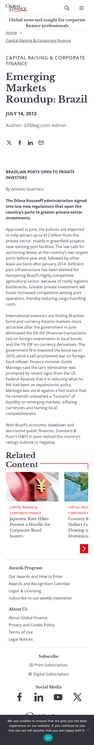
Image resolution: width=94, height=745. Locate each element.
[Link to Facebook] (19, 697)
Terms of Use (21, 632)
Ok (48, 738)
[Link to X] (77, 697)
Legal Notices (21, 639)
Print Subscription (50, 665)
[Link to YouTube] (58, 697)
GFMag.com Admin (45, 125)
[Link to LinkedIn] (38, 697)
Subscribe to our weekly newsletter (40, 598)
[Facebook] (21, 143)
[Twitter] (11, 143)
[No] (88, 730)
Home (11, 32)
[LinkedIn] (32, 143)
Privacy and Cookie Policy (31, 625)
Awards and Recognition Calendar (39, 583)
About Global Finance (28, 617)
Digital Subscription (51, 674)
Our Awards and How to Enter (36, 576)
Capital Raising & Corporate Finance (38, 40)
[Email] (43, 143)
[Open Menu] (81, 8)
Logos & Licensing (25, 591)
